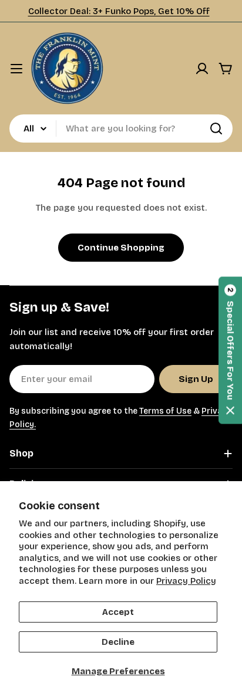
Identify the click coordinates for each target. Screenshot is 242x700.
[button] (230, 350)
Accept (118, 612)
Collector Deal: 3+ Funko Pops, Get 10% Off (119, 11)
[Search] (216, 128)
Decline (118, 642)
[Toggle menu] (16, 69)
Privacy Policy (186, 581)
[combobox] (121, 128)
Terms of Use (165, 411)
